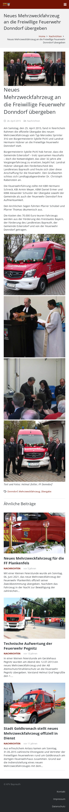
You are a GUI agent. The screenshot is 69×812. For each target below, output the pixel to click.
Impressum (59, 799)
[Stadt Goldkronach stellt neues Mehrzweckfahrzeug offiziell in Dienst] (34, 703)
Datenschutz (58, 806)
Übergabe (46, 491)
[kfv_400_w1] (6, 4)
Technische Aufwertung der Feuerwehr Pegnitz (28, 646)
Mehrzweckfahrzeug (29, 491)
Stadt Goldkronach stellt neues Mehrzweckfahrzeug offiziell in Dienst (31, 733)
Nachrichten (33, 120)
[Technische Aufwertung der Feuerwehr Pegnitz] (34, 618)
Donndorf (12, 491)
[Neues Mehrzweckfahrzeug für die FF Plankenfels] (34, 533)
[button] (65, 4)
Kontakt (61, 791)
